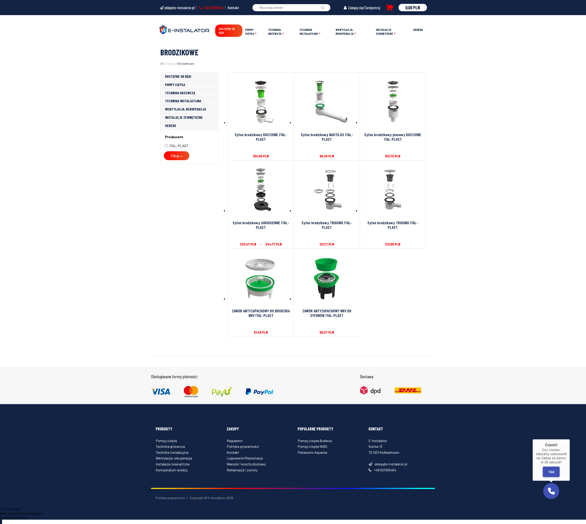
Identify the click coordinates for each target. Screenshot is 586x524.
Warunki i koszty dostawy (246, 464)
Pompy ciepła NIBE (313, 446)
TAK (551, 472)
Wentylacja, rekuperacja (345, 31)
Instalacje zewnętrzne (384, 31)
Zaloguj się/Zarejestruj (363, 7)
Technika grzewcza (275, 31)
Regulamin (235, 440)
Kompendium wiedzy (172, 470)
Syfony (170, 63)
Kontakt (233, 7)
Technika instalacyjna (308, 31)
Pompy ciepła (249, 31)
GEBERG (418, 30)
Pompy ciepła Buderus (315, 440)
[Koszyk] (389, 7)
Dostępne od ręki (227, 31)
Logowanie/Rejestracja (245, 458)
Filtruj (175, 156)
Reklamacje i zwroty (242, 470)
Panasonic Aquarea (312, 452)
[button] (551, 491)
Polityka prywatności (243, 446)
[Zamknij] (570, 439)
